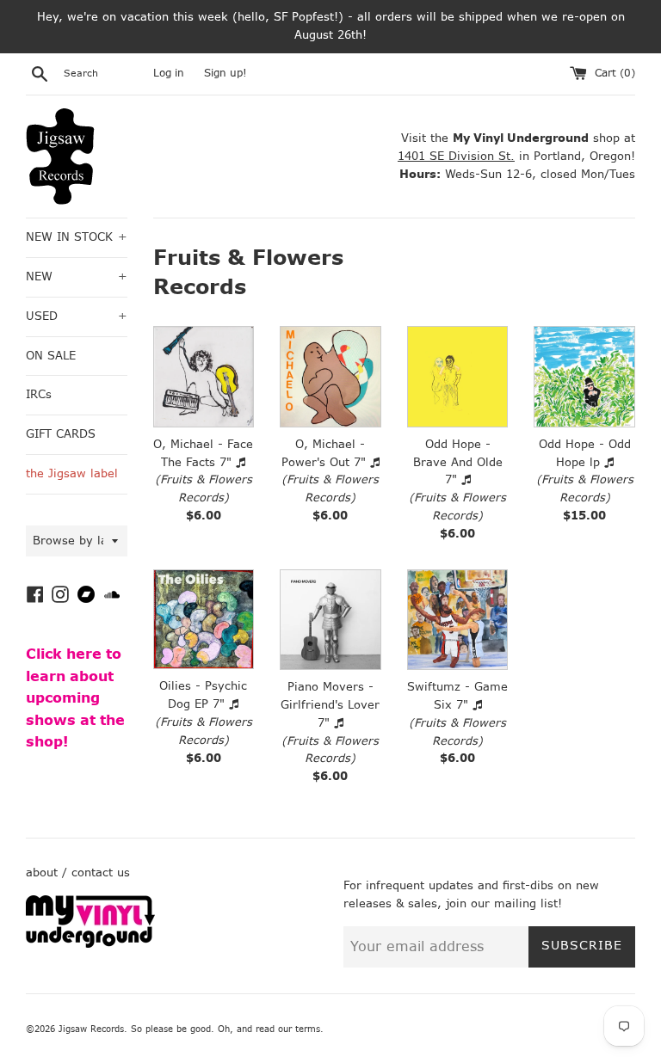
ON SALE (51, 355)
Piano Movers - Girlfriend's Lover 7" (330, 704)
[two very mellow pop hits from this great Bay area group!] (458, 620)
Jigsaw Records (91, 1029)
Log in (168, 73)
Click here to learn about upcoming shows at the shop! (75, 698)
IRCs (39, 394)
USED (76, 316)
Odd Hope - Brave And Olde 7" (458, 462)
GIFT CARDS (61, 434)
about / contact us (78, 872)
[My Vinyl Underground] (90, 944)
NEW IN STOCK (76, 237)
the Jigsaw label (72, 473)
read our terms (288, 1029)
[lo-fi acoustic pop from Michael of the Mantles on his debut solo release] (204, 376)
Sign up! (225, 73)
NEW (76, 276)
